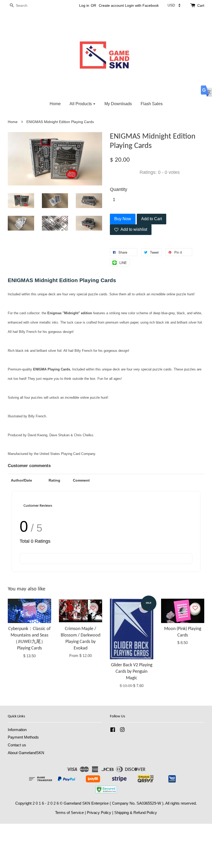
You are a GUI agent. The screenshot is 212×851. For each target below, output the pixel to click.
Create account (111, 5)
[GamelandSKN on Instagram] (122, 730)
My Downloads (118, 104)
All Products (81, 104)
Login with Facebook (142, 5)
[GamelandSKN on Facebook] (113, 730)
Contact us (17, 745)
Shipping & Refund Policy (135, 812)
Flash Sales (152, 104)
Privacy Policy (99, 812)
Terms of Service (69, 812)
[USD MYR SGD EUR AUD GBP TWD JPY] (174, 5)
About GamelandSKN (26, 752)
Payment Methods (23, 737)
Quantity (118, 189)
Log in (84, 5)
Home (55, 104)
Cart (200, 5)
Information (17, 729)
